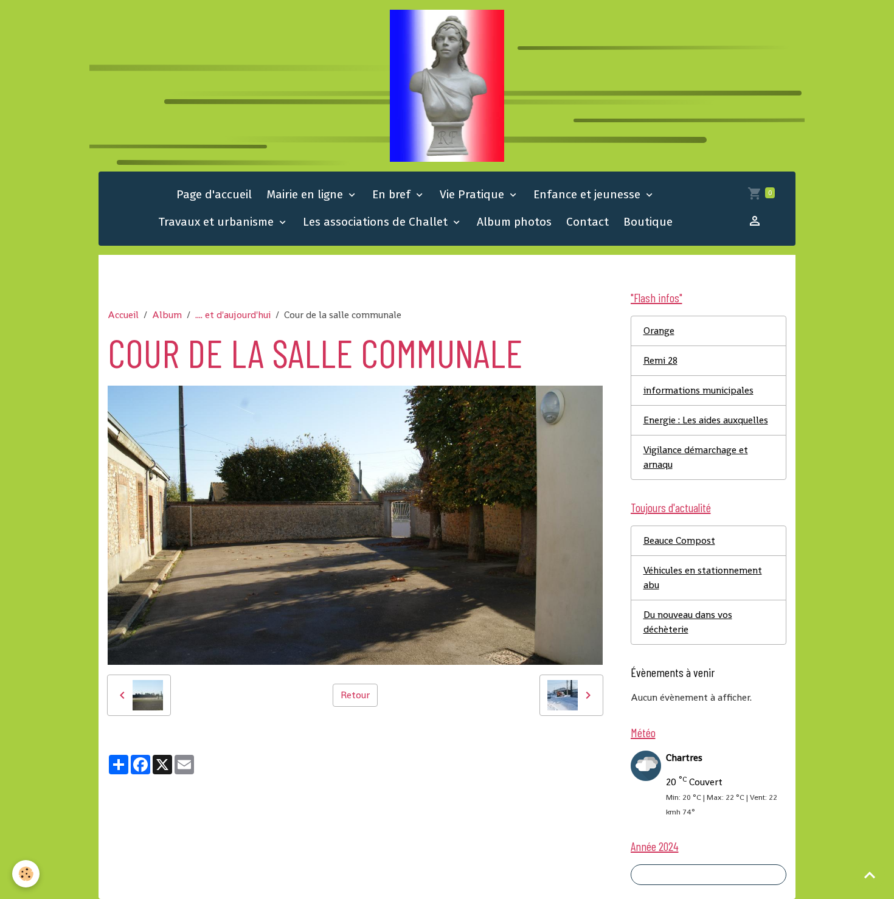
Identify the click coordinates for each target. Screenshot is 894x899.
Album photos (514, 222)
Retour (355, 695)
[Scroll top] (869, 874)
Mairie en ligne (306, 194)
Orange (658, 330)
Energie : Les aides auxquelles (705, 420)
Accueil (123, 314)
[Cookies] (26, 873)
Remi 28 (660, 360)
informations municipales (698, 390)
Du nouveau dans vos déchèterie (687, 622)
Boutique (648, 222)
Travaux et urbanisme (217, 222)
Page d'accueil (214, 194)
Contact (587, 222)
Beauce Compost (679, 540)
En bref (393, 194)
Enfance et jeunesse (588, 194)
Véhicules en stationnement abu (702, 577)
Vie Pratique (473, 194)
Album (167, 314)
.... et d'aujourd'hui (233, 314)
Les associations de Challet (377, 222)
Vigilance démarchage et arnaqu (695, 457)
